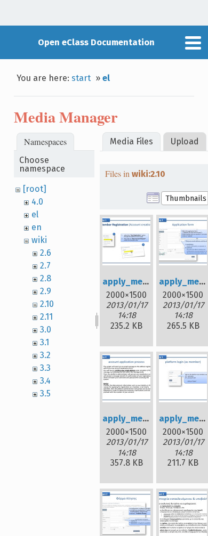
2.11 (46, 317)
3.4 (45, 381)
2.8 (45, 278)
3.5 (45, 393)
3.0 (45, 329)
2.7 (45, 266)
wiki (39, 240)
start (81, 78)
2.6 (45, 253)
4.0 (37, 202)
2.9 (45, 291)
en (36, 227)
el (106, 78)
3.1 (44, 342)
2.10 (47, 304)
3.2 (45, 355)
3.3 (45, 368)
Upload (185, 141)
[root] (34, 189)
